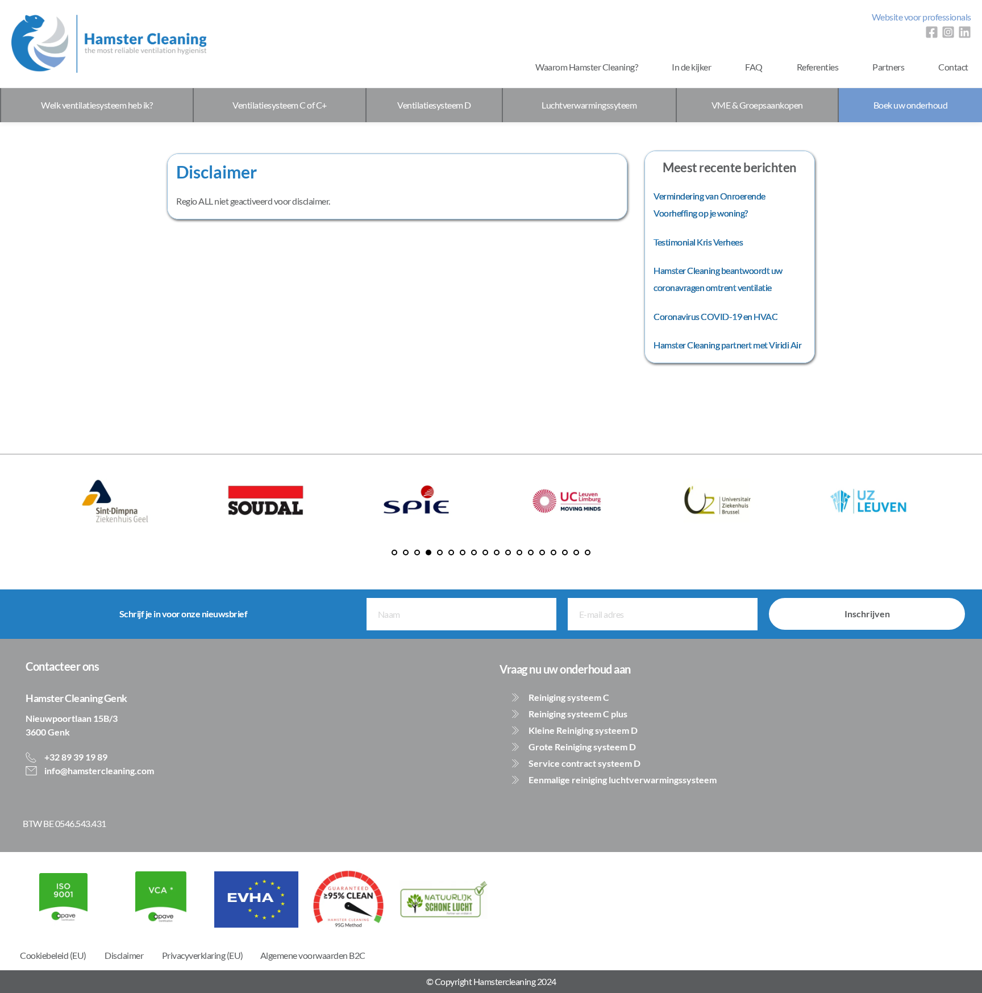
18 (587, 552)
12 (519, 552)
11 (508, 552)
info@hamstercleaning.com (98, 770)
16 (565, 552)
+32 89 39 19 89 (75, 756)
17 (576, 552)
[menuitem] (921, 17)
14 (542, 552)
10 (497, 552)
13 (531, 552)
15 (553, 552)
